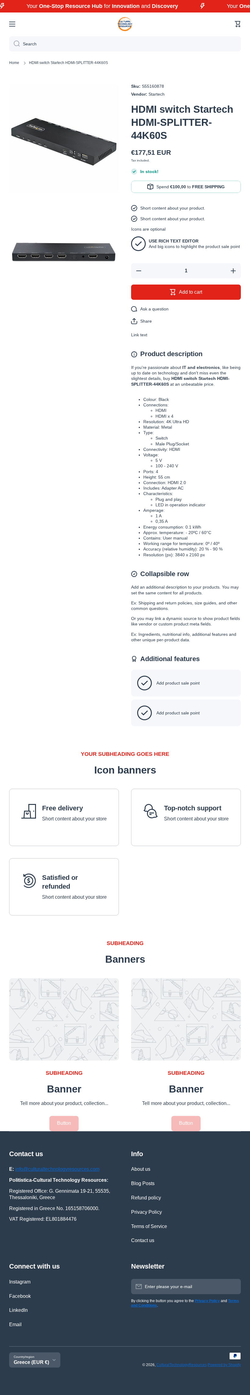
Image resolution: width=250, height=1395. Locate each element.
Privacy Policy (146, 1212)
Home (14, 63)
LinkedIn (18, 1310)
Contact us (142, 1240)
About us (140, 1169)
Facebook (20, 1296)
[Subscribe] (233, 1286)
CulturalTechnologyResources (181, 1365)
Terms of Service (149, 1226)
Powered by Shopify (224, 1365)
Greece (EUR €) (31, 1362)
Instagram (19, 1281)
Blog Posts (143, 1183)
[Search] (14, 43)
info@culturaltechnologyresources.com (57, 1169)
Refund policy (146, 1197)
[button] (238, 24)
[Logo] (125, 24)
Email (15, 1324)
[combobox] (125, 43)
